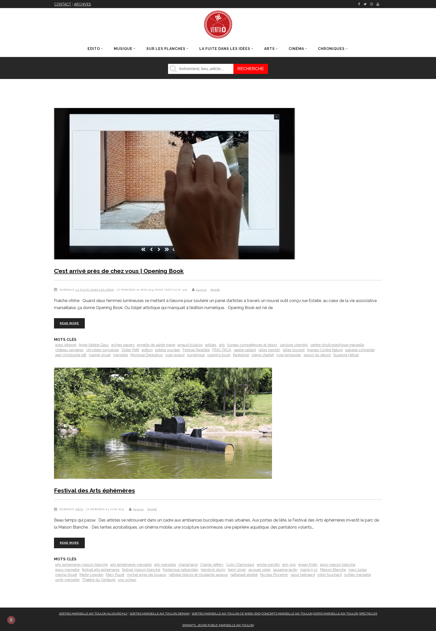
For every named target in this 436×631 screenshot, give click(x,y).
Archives (82, 4)
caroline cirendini (294, 345)
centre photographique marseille (337, 345)
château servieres (69, 350)
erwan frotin (307, 565)
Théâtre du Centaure (98, 580)
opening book (218, 355)
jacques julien (260, 570)
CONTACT (62, 4)
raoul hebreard (303, 575)
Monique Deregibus (146, 355)
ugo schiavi (127, 580)
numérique (196, 355)
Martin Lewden (91, 575)
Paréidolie (241, 355)
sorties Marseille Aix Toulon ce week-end (226, 613)
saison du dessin (317, 355)
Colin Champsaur (240, 565)
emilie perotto (268, 565)
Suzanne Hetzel (346, 355)
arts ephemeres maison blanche (81, 565)
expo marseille (67, 570)
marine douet (100, 355)
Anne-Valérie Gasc (94, 345)
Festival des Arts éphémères (94, 490)
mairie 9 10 (309, 570)
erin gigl (289, 565)
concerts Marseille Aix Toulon (287, 613)
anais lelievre (65, 345)
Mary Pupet (115, 575)
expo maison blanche (337, 565)
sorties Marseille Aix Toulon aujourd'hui (93, 613)
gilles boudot (294, 350)
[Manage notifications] (11, 620)
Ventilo (201, 289)
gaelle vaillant (245, 350)
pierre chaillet (263, 355)
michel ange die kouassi (146, 575)
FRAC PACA (221, 350)
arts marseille (165, 565)
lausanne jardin (285, 570)
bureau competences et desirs (252, 345)
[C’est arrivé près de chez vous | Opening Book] (174, 184)
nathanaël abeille (244, 575)
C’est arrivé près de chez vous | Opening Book (119, 270)
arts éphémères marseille (131, 565)
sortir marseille (67, 580)
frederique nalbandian (180, 570)
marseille (120, 355)
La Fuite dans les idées (94, 289)
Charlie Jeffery (212, 565)
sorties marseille (357, 575)
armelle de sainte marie (156, 345)
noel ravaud (174, 355)
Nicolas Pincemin (274, 575)
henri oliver (237, 570)
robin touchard (329, 575)
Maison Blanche (333, 570)
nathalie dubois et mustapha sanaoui (198, 575)
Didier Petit (130, 350)
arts (222, 345)
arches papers (122, 345)
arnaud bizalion (190, 345)
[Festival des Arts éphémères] (163, 424)
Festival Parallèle (196, 350)
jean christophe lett (70, 355)
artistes (210, 345)
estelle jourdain (167, 350)
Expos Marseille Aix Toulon (335, 613)
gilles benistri (269, 350)
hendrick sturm (213, 570)
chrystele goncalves (102, 350)
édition (147, 350)
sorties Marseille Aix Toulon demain (159, 613)
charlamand (188, 565)
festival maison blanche (141, 570)
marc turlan (357, 570)
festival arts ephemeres (101, 570)
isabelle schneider (360, 350)
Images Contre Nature (325, 350)
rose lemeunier (288, 355)
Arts (79, 509)
